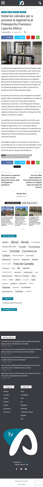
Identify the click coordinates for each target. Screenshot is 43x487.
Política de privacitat (21, 481)
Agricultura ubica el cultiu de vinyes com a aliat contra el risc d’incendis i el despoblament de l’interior (21, 374)
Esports (15, 12)
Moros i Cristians (22, 276)
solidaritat (16, 287)
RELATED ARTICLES (13, 203)
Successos (7, 408)
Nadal (11, 280)
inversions (28, 272)
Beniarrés (24, 408)
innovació (17, 272)
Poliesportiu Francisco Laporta (12, 157)
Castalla (22, 247)
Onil (33, 279)
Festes (5, 405)
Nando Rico (7, 32)
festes (35, 259)
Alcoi (9, 12)
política (14, 284)
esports (14, 155)
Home (2, 8)
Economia (6, 412)
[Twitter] (21, 469)
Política (5, 391)
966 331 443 (24, 464)
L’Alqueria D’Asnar (27, 412)
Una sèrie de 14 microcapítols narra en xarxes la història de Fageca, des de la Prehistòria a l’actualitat (20, 343)
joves (36, 272)
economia (30, 256)
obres (29, 155)
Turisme (19, 291)
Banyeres (24, 405)
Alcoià (4, 12)
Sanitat (23, 12)
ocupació (26, 280)
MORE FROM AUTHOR (29, 203)
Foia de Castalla (24, 264)
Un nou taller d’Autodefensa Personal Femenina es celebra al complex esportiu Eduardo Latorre (32, 181)
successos (7, 291)
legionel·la (22, 155)
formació (5, 268)
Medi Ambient (7, 276)
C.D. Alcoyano (35, 242)
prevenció (22, 284)
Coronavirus (29, 251)
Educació (6, 259)
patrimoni (5, 283)
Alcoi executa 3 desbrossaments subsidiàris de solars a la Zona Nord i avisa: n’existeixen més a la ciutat (21, 221)
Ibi (18, 268)
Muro (34, 276)
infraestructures (7, 272)
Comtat (15, 251)
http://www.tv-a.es (21, 196)
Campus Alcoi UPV (9, 247)
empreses (16, 259)
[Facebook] (17, 469)
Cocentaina (34, 246)
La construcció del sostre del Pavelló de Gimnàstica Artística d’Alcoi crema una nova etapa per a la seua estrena (7, 221)
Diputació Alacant (18, 255)
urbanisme (28, 291)
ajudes (5, 242)
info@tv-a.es (26, 462)
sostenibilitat (26, 287)
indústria (26, 268)
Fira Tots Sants (6, 264)
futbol (13, 268)
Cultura (6, 255)
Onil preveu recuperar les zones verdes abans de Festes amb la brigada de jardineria (10, 180)
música (4, 280)
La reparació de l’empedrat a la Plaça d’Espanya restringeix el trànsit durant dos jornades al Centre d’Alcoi (35, 221)
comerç (4, 251)
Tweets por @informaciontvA (12, 303)
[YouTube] (26, 469)
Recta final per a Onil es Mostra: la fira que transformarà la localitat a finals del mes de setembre (20, 359)
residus (31, 283)
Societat (6, 395)
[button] (39, 3)
